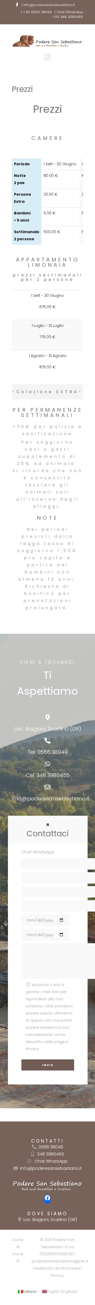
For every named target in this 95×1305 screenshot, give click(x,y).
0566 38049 (52, 752)
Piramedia (70, 1268)
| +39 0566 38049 (36, 12)
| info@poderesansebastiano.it (48, 4)
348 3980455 (52, 775)
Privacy (57, 1275)
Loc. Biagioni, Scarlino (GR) (50, 1220)
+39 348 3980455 (67, 16)
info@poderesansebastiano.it (50, 798)
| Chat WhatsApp (69, 12)
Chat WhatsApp (51, 1161)
